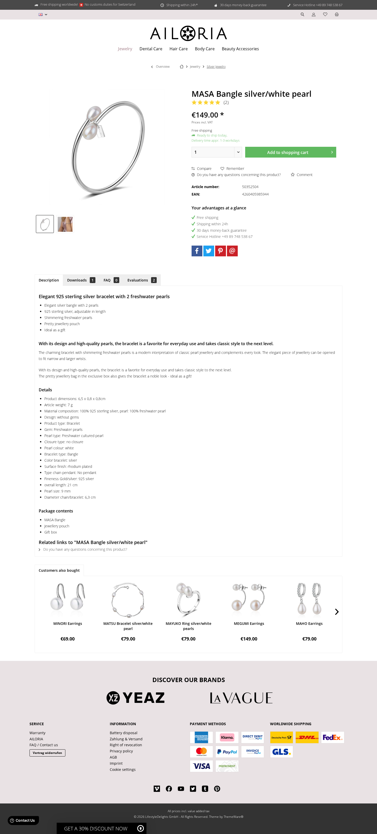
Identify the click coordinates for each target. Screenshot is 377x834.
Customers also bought (59, 570)
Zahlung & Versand (126, 738)
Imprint (116, 763)
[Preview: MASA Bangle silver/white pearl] (45, 224)
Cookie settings (123, 769)
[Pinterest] (220, 251)
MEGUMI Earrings (249, 623)
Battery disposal (123, 732)
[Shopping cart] (337, 14)
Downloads (80, 280)
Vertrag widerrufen (47, 753)
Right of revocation (126, 744)
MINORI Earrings (67, 623)
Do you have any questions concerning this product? (238, 174)
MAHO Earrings (309, 623)
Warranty (37, 732)
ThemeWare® (233, 816)
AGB (113, 757)
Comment (304, 174)
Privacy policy (121, 751)
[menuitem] (336, 15)
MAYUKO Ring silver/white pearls (188, 626)
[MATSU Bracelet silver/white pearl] (128, 600)
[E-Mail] (232, 251)
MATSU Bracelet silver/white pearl (128, 626)
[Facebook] (197, 251)
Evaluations (141, 280)
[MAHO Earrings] (309, 600)
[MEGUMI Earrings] (249, 600)
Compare (204, 168)
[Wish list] (325, 14)
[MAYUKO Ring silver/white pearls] (188, 600)
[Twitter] (208, 251)
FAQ (110, 280)
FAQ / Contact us (43, 744)
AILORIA (36, 738)
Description (49, 280)
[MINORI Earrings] (67, 600)
